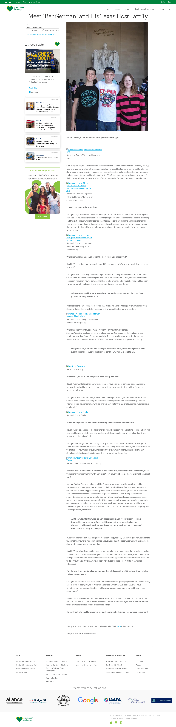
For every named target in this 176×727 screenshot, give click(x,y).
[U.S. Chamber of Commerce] (161, 701)
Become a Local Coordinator (56, 661)
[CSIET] (63, 700)
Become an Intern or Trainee (116, 668)
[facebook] (111, 722)
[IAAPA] (112, 701)
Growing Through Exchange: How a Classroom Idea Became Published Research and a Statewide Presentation (47, 108)
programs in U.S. (21, 2)
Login (163, 2)
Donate (170, 2)
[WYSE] (137, 701)
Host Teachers (21, 672)
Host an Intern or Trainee (25, 668)
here (119, 626)
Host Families (32, 34)
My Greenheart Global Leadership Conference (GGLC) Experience (47, 143)
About (138, 656)
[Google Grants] (88, 701)
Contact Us (140, 661)
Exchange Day (40, 155)
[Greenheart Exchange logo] (15, 9)
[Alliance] (14, 701)
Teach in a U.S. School (114, 665)
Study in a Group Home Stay (86, 665)
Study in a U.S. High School (86, 661)
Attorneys (50, 682)
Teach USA (33, 88)
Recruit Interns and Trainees (56, 674)
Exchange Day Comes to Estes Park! (47, 158)
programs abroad (34, 2)
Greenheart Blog (142, 668)
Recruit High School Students (57, 665)
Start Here (42, 216)
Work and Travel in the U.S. (116, 661)
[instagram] (116, 722)
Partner (49, 656)
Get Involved (140, 672)
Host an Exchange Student (42, 171)
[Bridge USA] (39, 700)
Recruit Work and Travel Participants (55, 669)
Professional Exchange (115, 656)
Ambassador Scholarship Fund (117, 672)
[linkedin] (121, 722)
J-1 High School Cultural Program (46, 34)
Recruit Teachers (52, 678)
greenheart (8, 2)
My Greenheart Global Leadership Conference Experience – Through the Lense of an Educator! (45, 126)
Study (78, 656)
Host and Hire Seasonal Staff (26, 665)
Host (18, 656)
